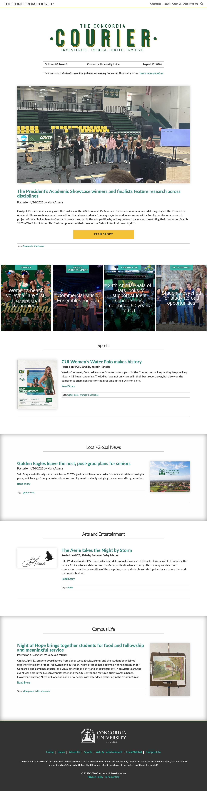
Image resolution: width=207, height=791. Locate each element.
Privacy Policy (95, 777)
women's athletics (89, 395)
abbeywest (28, 691)
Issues (167, 4)
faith (37, 691)
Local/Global (134, 752)
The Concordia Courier (29, 4)
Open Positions (190, 4)
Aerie (70, 588)
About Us (176, 4)
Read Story (103, 234)
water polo (73, 395)
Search (202, 4)
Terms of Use (112, 777)
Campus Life (153, 752)
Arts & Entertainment (109, 752)
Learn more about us (151, 73)
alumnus (45, 691)
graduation (28, 492)
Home (50, 752)
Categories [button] (155, 4)
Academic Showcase (33, 246)
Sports (88, 752)
